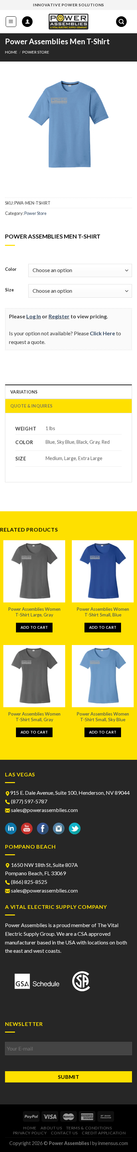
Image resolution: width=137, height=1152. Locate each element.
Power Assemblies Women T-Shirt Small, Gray (34, 717)
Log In (33, 316)
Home (11, 52)
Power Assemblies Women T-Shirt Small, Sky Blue (102, 717)
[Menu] (11, 21)
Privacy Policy (30, 1132)
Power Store (35, 52)
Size (9, 290)
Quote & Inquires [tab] (31, 406)
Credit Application (104, 1132)
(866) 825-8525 (28, 882)
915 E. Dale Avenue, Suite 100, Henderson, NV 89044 (70, 792)
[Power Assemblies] (68, 21)
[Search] (121, 21)
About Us (51, 1127)
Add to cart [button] (34, 627)
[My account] (27, 21)
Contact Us (64, 1132)
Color (11, 269)
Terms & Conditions (89, 1127)
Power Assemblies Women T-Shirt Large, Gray (34, 612)
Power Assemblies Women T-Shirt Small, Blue (102, 612)
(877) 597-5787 (28, 801)
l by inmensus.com (109, 1143)
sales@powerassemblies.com (44, 810)
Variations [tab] (24, 392)
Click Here (102, 333)
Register (59, 316)
